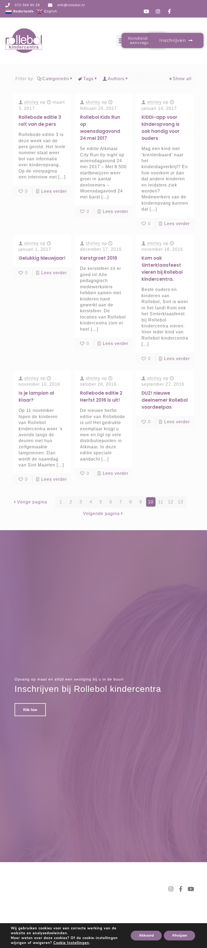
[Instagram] (171, 889)
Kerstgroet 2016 (98, 258)
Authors (116, 78)
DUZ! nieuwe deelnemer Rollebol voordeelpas (165, 400)
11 (160, 502)
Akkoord (146, 935)
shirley (31, 102)
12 (170, 502)
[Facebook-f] (181, 889)
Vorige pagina (32, 502)
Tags (88, 78)
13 (180, 502)
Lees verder (54, 191)
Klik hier (30, 709)
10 (150, 502)
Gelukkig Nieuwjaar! (42, 258)
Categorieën (55, 78)
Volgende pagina (101, 513)
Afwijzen (179, 935)
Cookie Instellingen (71, 942)
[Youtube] (191, 889)
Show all (182, 78)
